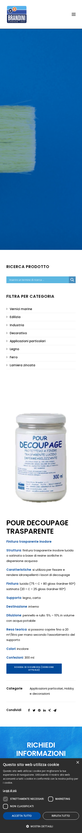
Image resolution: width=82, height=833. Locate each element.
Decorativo (18, 333)
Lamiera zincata (22, 365)
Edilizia (15, 317)
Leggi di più (10, 790)
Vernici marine (21, 309)
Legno (14, 349)
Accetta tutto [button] (22, 815)
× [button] (77, 762)
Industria (17, 325)
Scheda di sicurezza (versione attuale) (34, 668)
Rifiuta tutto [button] (61, 815)
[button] (41, 826)
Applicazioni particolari (28, 341)
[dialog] (41, 795)
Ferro (14, 357)
